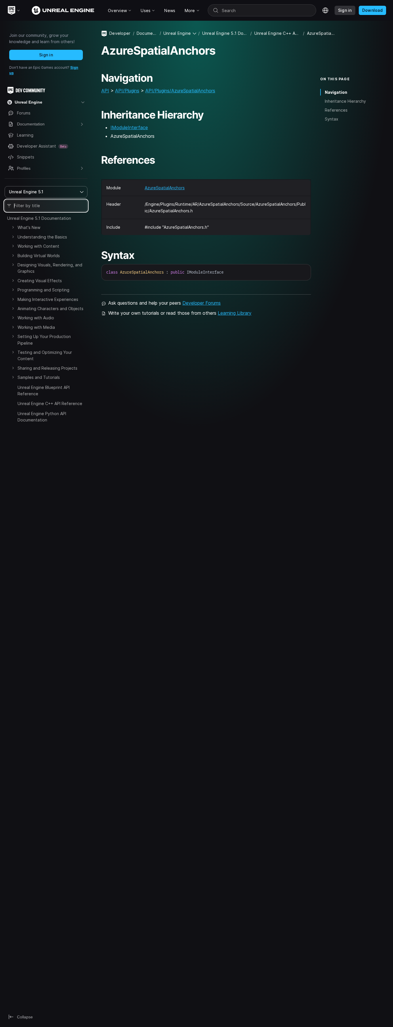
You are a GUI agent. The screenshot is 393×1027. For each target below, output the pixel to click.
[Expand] (13, 227)
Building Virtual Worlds (39, 255)
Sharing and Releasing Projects (47, 368)
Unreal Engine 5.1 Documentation (39, 218)
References (336, 110)
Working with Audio (36, 317)
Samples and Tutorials (39, 377)
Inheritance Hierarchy (345, 101)
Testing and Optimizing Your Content (45, 355)
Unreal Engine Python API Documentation (42, 416)
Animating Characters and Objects (50, 308)
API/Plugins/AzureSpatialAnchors (180, 90)
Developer (120, 33)
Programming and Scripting (43, 289)
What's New (29, 227)
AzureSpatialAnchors (165, 187)
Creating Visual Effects (40, 280)
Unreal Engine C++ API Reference (50, 403)
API (105, 90)
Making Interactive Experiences (48, 299)
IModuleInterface (129, 127)
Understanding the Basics (42, 236)
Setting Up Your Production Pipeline (44, 339)
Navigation (336, 92)
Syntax (331, 119)
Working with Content (38, 246)
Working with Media (36, 327)
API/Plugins (127, 90)
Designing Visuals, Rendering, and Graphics (50, 268)
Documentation (147, 33)
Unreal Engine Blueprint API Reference (44, 390)
